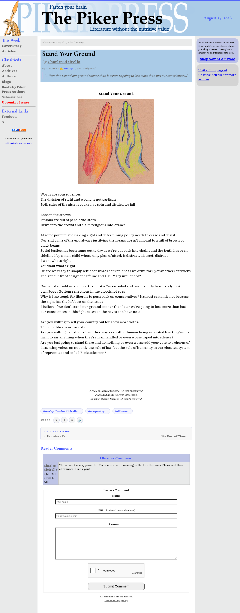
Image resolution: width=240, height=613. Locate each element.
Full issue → (123, 411)
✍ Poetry (66, 68)
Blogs (6, 81)
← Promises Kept (56, 436)
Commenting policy (116, 600)
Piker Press (49, 42)
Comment (116, 524)
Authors (9, 76)
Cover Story (12, 45)
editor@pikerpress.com (18, 143)
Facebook (9, 116)
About (7, 65)
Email (116, 509)
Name (116, 495)
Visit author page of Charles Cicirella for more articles (217, 74)
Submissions (12, 97)
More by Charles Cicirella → (62, 411)
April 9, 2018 (65, 42)
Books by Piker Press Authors (14, 89)
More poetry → (97, 411)
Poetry (80, 42)
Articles (9, 51)
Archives (9, 70)
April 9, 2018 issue (126, 394)
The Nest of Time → (175, 436)
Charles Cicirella (64, 61)
